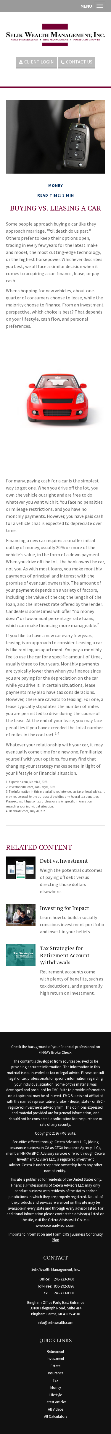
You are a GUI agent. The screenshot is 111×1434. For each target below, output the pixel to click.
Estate (55, 1365)
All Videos (55, 1409)
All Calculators (55, 1416)
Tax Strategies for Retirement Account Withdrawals (64, 955)
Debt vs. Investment (64, 860)
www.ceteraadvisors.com (55, 1225)
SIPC (35, 1153)
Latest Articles (55, 1401)
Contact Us (79, 62)
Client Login (39, 62)
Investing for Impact (64, 907)
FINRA (25, 1153)
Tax (55, 1380)
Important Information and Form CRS (39, 1234)
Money (55, 1387)
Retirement (55, 1351)
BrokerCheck (61, 1052)
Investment (55, 1358)
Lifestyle (55, 1394)
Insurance (55, 1373)
